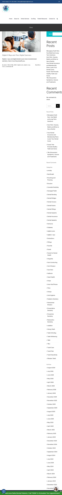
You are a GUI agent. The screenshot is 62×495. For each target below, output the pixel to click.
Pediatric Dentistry (52, 299)
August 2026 (51, 367)
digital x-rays (27, 64)
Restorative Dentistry (50, 321)
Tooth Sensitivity (52, 355)
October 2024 (51, 448)
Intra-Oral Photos (52, 284)
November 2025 (52, 400)
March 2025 (51, 429)
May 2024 (50, 466)
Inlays (49, 280)
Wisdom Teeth (51, 358)
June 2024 (50, 462)
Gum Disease (51, 266)
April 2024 (50, 470)
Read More (37, 64)
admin (5, 64)
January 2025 (51, 437)
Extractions (50, 238)
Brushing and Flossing (51, 179)
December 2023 (52, 484)
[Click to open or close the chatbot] (56, 489)
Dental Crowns (51, 202)
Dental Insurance (52, 216)
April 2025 (50, 426)
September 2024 (52, 451)
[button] (57, 19)
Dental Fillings (51, 209)
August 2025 (51, 411)
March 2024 (51, 473)
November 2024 (52, 444)
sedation (50, 325)
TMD (48, 340)
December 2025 (52, 397)
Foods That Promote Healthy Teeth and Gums (52, 73)
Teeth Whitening (52, 336)
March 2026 (51, 386)
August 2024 (51, 455)
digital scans (20, 64)
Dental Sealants (52, 220)
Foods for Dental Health (52, 254)
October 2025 (51, 404)
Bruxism (49, 183)
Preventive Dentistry (50, 315)
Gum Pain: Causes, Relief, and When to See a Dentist (52, 59)
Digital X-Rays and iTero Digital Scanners (16, 55)
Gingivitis (50, 258)
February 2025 (51, 433)
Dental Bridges (51, 198)
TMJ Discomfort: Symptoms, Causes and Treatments (52, 80)
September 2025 (52, 408)
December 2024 (52, 440)
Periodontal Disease (50, 303)
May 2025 (50, 422)
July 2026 (50, 371)
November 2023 (52, 488)
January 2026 (51, 393)
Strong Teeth (51, 329)
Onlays (49, 291)
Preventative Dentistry (51, 309)
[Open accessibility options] (4, 491)
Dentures (50, 224)
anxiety (49, 170)
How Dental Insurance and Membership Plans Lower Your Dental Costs (52, 137)
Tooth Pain (50, 351)
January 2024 (51, 481)
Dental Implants (52, 213)
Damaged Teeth (52, 191)
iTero (3, 66)
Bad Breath (50, 174)
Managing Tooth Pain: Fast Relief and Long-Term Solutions (53, 53)
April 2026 (50, 382)
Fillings (49, 242)
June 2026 (50, 375)
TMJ (48, 344)
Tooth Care (50, 347)
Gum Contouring (52, 262)
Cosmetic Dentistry (53, 187)
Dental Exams (51, 205)
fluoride (49, 245)
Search (50, 34)
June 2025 (50, 419)
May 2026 (50, 378)
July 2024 (50, 459)
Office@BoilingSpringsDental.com (25, 1)
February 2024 (51, 477)
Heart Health (51, 277)
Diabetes (50, 227)
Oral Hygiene (51, 295)
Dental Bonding (52, 194)
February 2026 (51, 389)
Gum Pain (50, 269)
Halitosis (50, 273)
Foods (49, 249)
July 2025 (50, 415)
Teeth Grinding (51, 333)
